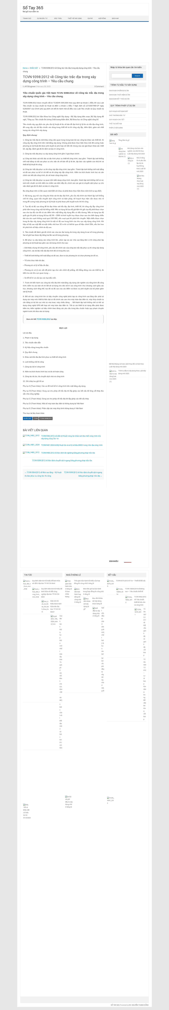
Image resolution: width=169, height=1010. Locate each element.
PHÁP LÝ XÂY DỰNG (116, 128)
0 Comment (99, 86)
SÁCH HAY (115, 18)
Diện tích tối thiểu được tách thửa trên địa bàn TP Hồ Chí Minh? (55, 606)
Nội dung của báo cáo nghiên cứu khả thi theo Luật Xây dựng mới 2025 (136, 151)
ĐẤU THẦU (58, 18)
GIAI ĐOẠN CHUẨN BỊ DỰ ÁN (119, 91)
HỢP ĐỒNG (102, 18)
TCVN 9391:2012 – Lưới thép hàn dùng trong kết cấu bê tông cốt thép (144, 689)
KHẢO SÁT (34, 68)
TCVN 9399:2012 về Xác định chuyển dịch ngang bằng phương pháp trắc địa (62, 461)
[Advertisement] (84, 42)
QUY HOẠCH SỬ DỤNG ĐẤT (118, 111)
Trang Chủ (27, 18)
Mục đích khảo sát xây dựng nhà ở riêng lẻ (97, 601)
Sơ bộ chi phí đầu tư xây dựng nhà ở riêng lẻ (102, 674)
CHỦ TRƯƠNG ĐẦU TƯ (117, 115)
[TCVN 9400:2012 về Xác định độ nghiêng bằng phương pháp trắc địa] (31, 452)
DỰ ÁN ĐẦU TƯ (42, 18)
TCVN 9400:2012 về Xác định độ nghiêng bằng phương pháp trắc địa (68, 453)
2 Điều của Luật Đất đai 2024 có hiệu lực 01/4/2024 (61, 726)
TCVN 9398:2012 (43, 319)
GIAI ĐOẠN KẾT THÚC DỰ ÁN (119, 99)
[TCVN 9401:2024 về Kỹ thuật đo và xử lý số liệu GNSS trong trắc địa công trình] (31, 445)
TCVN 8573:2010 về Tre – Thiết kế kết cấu (130, 581)
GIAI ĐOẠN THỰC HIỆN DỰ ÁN (119, 95)
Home (25, 68)
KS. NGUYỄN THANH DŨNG (139, 1005)
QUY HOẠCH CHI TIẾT (116, 119)
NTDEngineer (30, 86)
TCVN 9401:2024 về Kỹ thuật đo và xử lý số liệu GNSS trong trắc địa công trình (71, 445)
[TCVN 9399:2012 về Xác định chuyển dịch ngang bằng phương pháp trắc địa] (26, 466)
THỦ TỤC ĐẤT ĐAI (115, 124)
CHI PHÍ (90, 18)
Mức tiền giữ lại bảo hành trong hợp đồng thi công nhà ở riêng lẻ (93, 591)
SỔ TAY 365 (115, 1005)
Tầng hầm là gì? (123, 140)
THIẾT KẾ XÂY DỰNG (75, 18)
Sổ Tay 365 (33, 7)
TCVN (36, 418)
